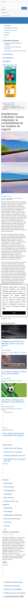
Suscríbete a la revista (14, 19)
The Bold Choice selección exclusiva (12, 47)
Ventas (6, 35)
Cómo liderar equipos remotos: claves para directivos (13, 372)
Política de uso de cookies (14, 592)
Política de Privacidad (13, 589)
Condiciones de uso (12, 585)
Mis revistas (9, 497)
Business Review (5, 198)
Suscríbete (8, 483)
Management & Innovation (7, 352)
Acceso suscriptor (5, 15)
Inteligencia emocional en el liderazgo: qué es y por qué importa (12, 343)
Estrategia (7, 26)
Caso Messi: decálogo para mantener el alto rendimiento (12, 400)
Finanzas (7, 32)
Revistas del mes (10, 64)
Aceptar (14, 312)
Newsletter (14, 22)
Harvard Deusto (6, 350)
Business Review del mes (14, 455)
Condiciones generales (13, 582)
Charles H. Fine (6, 196)
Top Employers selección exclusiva (15, 51)
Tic (5, 37)
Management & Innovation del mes (15, 460)
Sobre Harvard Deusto (13, 448)
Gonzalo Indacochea (7, 407)
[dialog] (14, 300)
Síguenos (5, 463)
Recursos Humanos (10, 30)
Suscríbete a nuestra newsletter (10, 532)
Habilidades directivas (11, 28)
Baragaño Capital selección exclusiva (12, 44)
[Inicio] (14, 4)
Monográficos (8, 57)
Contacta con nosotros (13, 451)
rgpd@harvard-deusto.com (9, 554)
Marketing (8, 507)
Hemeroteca (4, 12)
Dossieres (7, 61)
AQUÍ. (4, 308)
